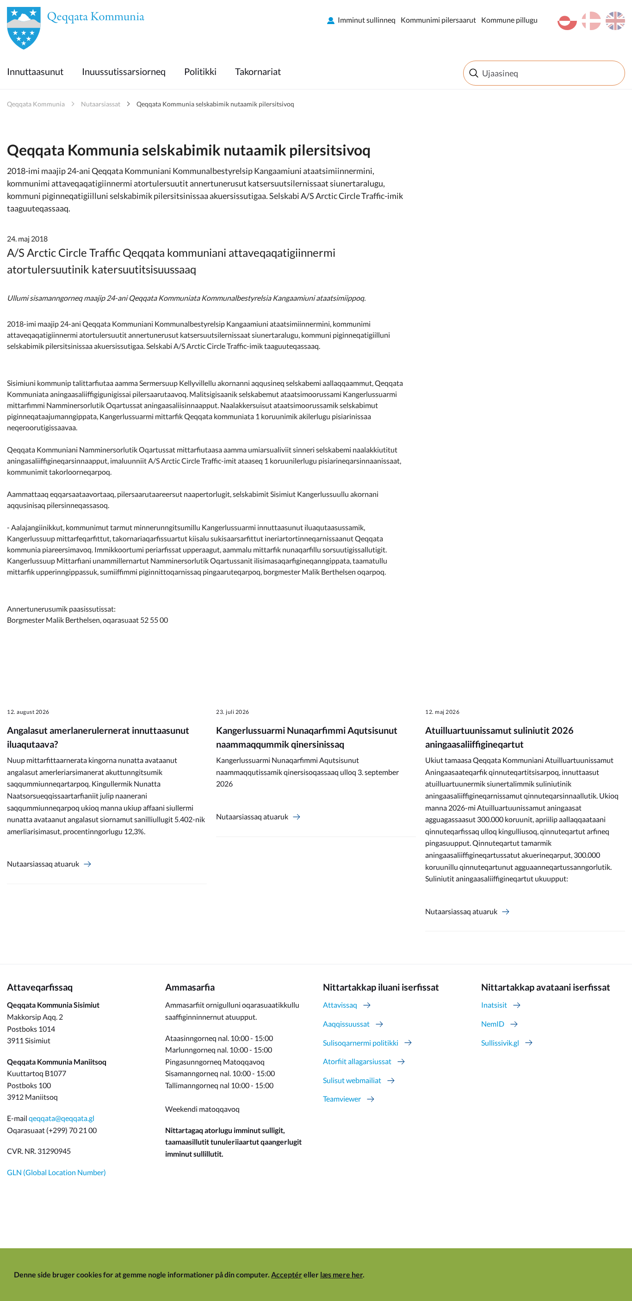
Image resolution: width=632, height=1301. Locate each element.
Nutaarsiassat (100, 104)
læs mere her (341, 1274)
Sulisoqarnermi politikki (360, 1042)
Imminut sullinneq (367, 19)
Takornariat (258, 71)
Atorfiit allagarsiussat (357, 1061)
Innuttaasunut (35, 71)
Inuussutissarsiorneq (124, 71)
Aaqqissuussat (346, 1023)
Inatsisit (494, 1004)
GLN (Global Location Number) (56, 1172)
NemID (492, 1023)
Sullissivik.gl (500, 1042)
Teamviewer (342, 1098)
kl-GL (567, 21)
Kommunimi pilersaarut (438, 19)
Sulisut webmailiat (352, 1080)
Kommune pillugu (509, 19)
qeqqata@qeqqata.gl (61, 1118)
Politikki (200, 71)
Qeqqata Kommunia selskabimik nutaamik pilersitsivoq (215, 104)
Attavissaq (340, 1004)
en (615, 21)
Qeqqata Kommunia (36, 104)
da (591, 21)
